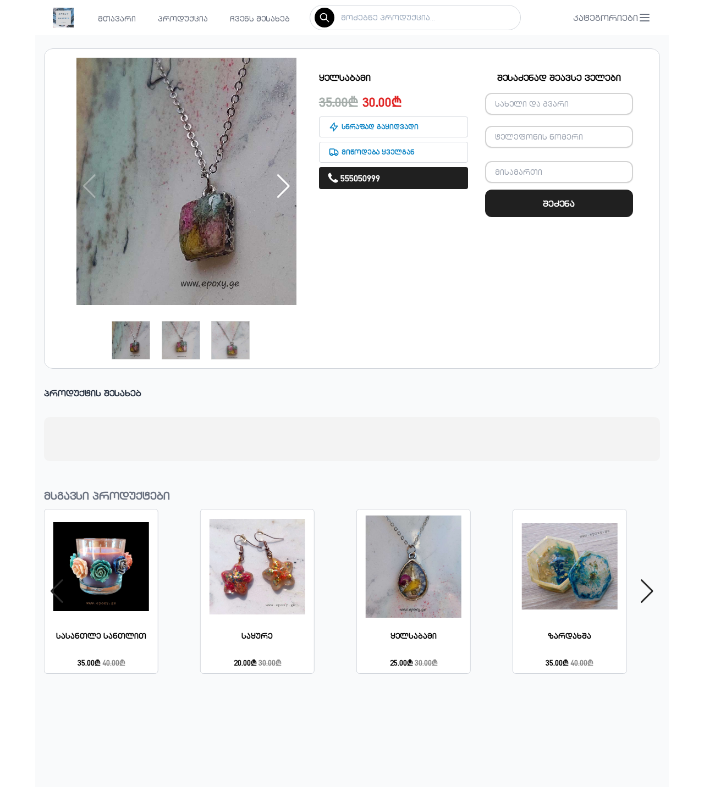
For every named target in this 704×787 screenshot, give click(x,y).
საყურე (257, 636)
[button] (612, 18)
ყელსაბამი (414, 636)
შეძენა (559, 203)
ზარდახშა (569, 636)
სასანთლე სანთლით (101, 636)
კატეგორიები (605, 17)
